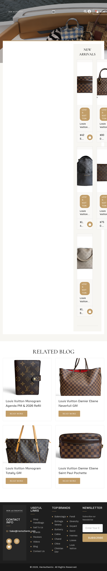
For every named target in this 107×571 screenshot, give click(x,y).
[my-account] (89, 11)
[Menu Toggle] (53, 11)
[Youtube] (9, 547)
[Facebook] (9, 541)
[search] (85, 11)
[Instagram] (17, 541)
